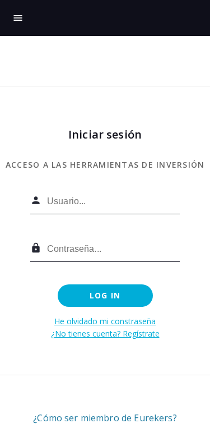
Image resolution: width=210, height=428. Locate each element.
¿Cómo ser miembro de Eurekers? (105, 418)
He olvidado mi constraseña (105, 321)
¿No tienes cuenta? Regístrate (105, 333)
